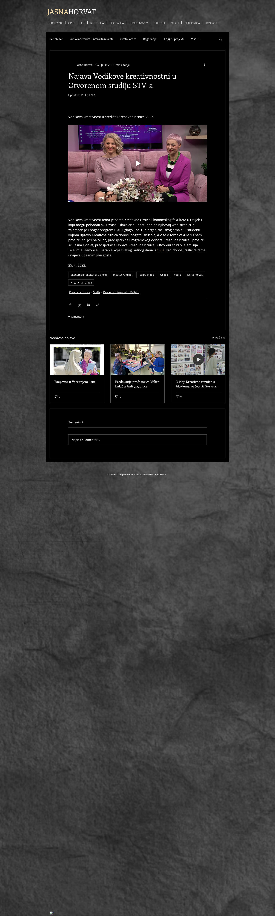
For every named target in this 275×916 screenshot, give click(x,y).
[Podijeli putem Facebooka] (70, 305)
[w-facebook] (52, 914)
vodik (177, 274)
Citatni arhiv (128, 39)
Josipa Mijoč (146, 274)
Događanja (150, 39)
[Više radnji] (204, 64)
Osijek (164, 274)
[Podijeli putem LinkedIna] (88, 305)
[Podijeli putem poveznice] (97, 305)
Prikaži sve (218, 337)
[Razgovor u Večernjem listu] (77, 359)
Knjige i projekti (174, 39)
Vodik (96, 292)
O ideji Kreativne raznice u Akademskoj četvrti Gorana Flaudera (196, 383)
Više (193, 39)
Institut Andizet (122, 274)
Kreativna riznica (81, 282)
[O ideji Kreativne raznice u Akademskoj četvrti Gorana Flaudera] (198, 359)
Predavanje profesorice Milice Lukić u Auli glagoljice (137, 383)
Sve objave (56, 39)
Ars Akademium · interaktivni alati (91, 39)
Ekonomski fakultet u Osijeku (89, 274)
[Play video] (137, 163)
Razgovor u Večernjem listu (74, 381)
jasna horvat (195, 274)
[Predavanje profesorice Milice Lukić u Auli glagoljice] (138, 359)
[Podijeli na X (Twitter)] (79, 305)
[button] (220, 39)
